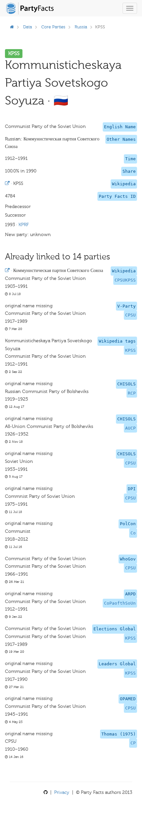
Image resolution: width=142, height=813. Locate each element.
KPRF (23, 224)
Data (27, 26)
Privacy (61, 792)
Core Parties (53, 26)
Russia (81, 26)
